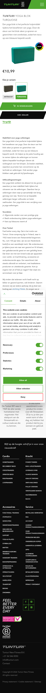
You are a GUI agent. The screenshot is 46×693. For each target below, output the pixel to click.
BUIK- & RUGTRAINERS (33, 466)
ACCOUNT (29, 521)
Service (29, 507)
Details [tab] (23, 301)
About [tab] (38, 301)
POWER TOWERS (31, 462)
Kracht (29, 456)
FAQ (27, 517)
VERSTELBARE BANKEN (34, 491)
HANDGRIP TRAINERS (10, 558)
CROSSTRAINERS (8, 470)
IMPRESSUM (30, 580)
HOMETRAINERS (8, 462)
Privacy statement (10, 682)
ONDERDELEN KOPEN (33, 541)
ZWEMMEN (6, 592)
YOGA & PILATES (8, 539)
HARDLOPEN (7, 580)
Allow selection (23, 388)
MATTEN (5, 547)
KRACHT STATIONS (32, 478)
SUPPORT (6, 535)
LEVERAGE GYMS (31, 470)
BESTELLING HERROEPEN (34, 513)
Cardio (6, 456)
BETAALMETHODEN (32, 572)
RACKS (28, 499)
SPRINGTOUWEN (8, 572)
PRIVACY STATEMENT (33, 584)
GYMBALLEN (7, 543)
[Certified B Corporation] (23, 631)
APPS (27, 550)
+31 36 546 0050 (10, 656)
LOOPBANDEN (8, 482)
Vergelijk (7, 122)
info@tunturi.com (11, 660)
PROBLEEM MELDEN (33, 537)
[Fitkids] (39, 46)
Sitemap (37, 682)
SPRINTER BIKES (8, 474)
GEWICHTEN (7, 521)
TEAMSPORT (7, 584)
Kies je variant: (9, 80)
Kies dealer (23, 115)
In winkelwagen (24, 106)
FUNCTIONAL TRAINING (11, 513)
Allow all (23, 380)
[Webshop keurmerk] (23, 619)
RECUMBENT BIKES (9, 466)
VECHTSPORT (7, 576)
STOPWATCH (7, 517)
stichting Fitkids (18, 289)
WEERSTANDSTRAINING (11, 525)
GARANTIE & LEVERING (34, 545)
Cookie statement (26, 682)
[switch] (39, 353)
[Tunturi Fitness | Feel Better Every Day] (13, 5)
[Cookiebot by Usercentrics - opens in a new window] (32, 293)
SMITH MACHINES (32, 482)
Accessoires (9, 507)
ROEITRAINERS (8, 478)
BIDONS (5, 588)
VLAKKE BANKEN (32, 474)
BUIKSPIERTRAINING (10, 562)
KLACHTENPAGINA (32, 576)
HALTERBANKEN (31, 495)
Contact (6, 664)
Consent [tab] (8, 301)
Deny (23, 397)
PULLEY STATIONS (32, 487)
